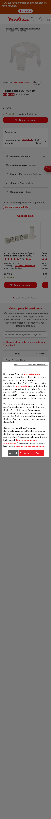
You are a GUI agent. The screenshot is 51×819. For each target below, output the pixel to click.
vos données (22, 386)
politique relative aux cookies (29, 446)
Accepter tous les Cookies (31, 453)
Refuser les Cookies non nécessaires (31, 364)
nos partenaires (32, 374)
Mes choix (13, 453)
